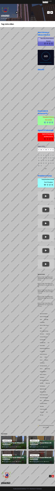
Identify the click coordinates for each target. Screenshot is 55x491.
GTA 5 (46, 357)
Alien (41, 319)
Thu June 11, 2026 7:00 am (9, 461)
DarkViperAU (42, 339)
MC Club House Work (44, 380)
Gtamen (46, 360)
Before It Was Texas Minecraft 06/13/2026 (13, 443)
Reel (41, 400)
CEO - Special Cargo (44, 331)
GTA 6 (41, 360)
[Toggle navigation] (19, 12)
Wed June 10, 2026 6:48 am (37, 461)
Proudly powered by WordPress (19, 488)
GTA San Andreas (43, 365)
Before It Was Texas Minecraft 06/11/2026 (13, 458)
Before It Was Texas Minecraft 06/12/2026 (40, 443)
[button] (48, 12)
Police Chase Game (44, 394)
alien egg (46, 319)
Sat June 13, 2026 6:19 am (9, 446)
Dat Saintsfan (42, 342)
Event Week (42, 345)
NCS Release (42, 386)
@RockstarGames (43, 313)
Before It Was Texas (44, 325)
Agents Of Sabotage (44, 316)
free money (42, 351)
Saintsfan (42, 406)
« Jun (45, 168)
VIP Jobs (41, 415)
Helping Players (43, 371)
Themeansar (39, 488)
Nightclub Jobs (43, 389)
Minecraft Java (7, 440)
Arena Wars (42, 322)
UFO (47, 412)
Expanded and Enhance (45, 348)
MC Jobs (41, 383)
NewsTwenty (32, 488)
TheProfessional (43, 409)
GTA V (41, 368)
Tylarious (42, 412)
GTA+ (41, 357)
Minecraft (48, 383)
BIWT (41, 328)
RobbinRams (46, 400)
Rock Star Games (43, 403)
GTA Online (42, 362)
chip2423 (5, 15)
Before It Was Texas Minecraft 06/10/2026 (40, 458)
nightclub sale (43, 391)
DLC (48, 342)
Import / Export (43, 374)
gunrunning (47, 368)
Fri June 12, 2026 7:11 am (36, 446)
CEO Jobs (42, 334)
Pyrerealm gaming (44, 397)
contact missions (43, 336)
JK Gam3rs (42, 377)
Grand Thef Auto (43, 354)
